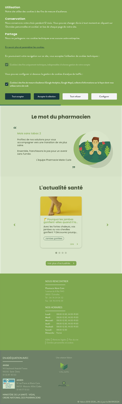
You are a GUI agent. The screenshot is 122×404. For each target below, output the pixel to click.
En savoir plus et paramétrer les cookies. (24, 47)
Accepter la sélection (47, 96)
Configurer (104, 96)
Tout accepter (18, 96)
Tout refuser (75, 96)
